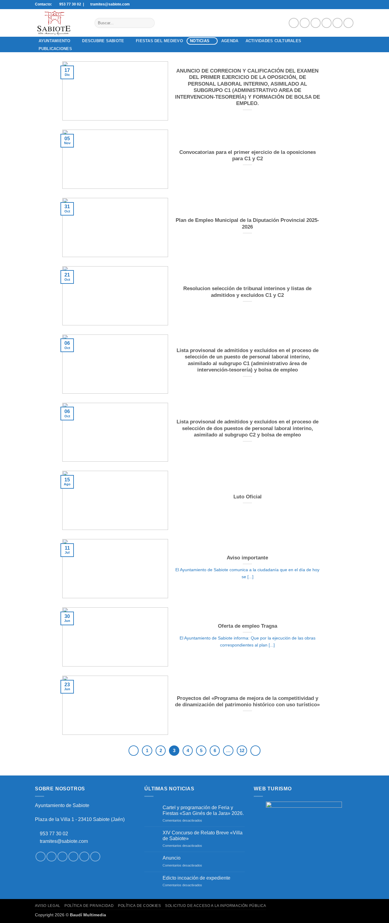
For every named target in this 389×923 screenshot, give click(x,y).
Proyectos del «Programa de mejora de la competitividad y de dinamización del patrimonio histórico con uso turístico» (247, 701)
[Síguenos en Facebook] (294, 23)
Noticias (199, 41)
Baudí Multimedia (88, 914)
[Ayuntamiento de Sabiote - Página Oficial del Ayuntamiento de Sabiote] (60, 23)
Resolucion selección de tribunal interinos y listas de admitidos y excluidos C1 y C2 (247, 292)
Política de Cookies (139, 906)
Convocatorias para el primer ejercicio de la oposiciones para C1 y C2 (247, 155)
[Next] (255, 750)
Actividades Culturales (273, 41)
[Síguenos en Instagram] (305, 23)
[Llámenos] (337, 23)
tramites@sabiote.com (63, 841)
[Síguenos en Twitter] (316, 23)
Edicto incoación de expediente (196, 878)
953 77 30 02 (54, 833)
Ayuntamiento (55, 41)
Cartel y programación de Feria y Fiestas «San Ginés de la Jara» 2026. (203, 810)
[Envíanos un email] (327, 23)
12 (241, 750)
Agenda (230, 41)
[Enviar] (149, 23)
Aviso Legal (47, 906)
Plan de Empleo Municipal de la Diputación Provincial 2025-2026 (247, 223)
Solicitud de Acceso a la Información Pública (215, 906)
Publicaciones (55, 48)
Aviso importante (247, 558)
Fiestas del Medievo (159, 41)
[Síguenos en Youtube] (348, 23)
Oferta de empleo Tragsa (247, 626)
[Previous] (134, 750)
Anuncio (172, 857)
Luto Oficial (247, 497)
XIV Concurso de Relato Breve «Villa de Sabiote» (203, 835)
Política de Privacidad (89, 906)
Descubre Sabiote (103, 41)
